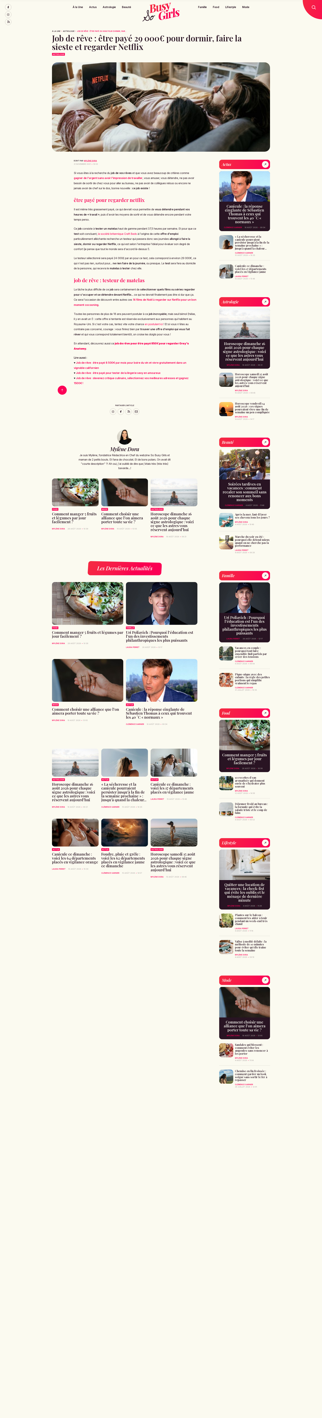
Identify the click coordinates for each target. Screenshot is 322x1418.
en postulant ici (154, 324)
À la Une (78, 7)
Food (216, 7)
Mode (245, 7)
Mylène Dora (90, 161)
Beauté (126, 7)
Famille (202, 7)
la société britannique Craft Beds (117, 233)
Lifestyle (230, 7)
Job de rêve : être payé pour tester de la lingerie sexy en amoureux (118, 373)
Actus (93, 7)
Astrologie (109, 7)
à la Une (56, 31)
